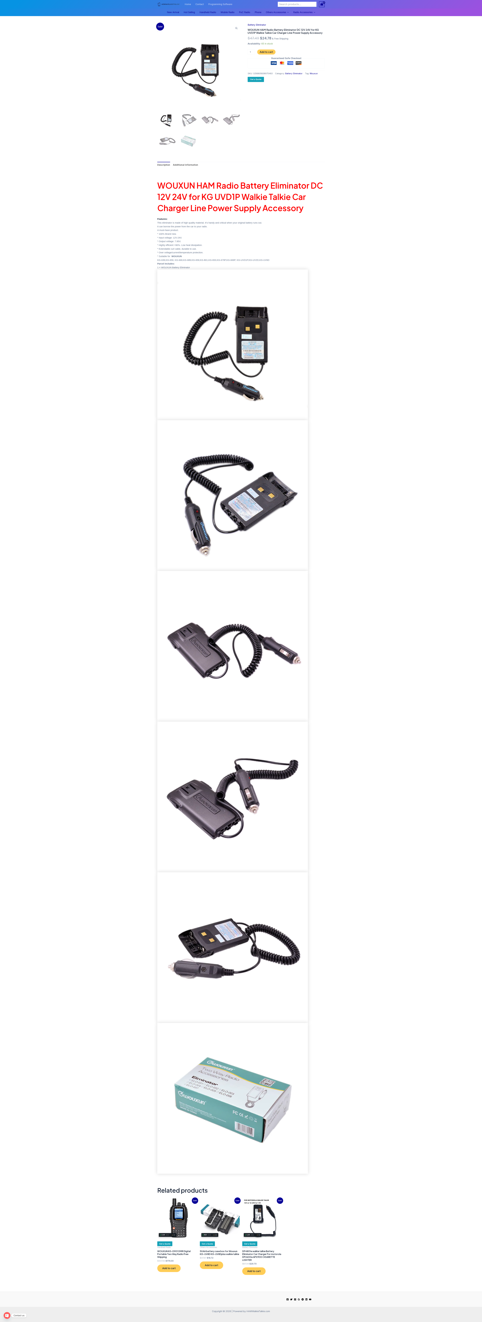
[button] (287, 12)
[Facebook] (287, 1299)
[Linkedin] (306, 1299)
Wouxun (314, 73)
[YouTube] (310, 1299)
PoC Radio (244, 12)
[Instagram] (295, 1299)
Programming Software (220, 4)
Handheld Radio (207, 12)
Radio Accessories (303, 12)
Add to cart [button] (169, 1268)
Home (188, 4)
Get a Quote (255, 79)
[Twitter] (291, 1299)
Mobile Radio (227, 12)
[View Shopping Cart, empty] (322, 4)
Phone (258, 12)
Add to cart (266, 51)
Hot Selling (189, 12)
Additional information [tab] (185, 165)
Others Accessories (276, 12)
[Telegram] (303, 1299)
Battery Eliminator (257, 24)
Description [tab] (163, 165)
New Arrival (173, 12)
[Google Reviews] (299, 1299)
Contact (199, 4)
